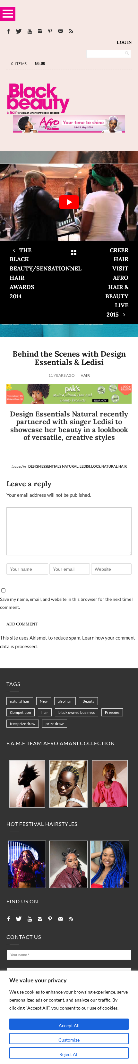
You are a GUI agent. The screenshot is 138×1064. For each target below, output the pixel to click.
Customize (69, 1040)
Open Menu (7, 13)
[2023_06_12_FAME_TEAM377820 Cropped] (110, 784)
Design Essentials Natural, (54, 466)
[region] (69, 1017)
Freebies (112, 712)
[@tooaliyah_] (68, 865)
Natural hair (114, 466)
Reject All (69, 1054)
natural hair (20, 701)
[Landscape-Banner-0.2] (69, 402)
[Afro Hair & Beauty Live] (69, 130)
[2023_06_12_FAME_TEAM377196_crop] (68, 784)
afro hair (65, 701)
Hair (85, 375)
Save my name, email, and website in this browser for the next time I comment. (67, 603)
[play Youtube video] (69, 202)
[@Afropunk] (27, 865)
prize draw (55, 723)
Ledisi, (85, 466)
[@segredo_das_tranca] (109, 865)
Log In (124, 42)
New (43, 701)
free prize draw (22, 723)
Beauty (88, 701)
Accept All (69, 1025)
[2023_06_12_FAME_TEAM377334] (27, 784)
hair (44, 712)
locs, (96, 466)
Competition (20, 712)
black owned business (76, 712)
